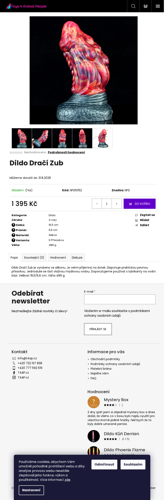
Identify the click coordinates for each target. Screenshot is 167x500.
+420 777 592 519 (30, 368)
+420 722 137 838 (30, 363)
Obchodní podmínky (105, 359)
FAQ (93, 378)
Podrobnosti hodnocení (66, 152)
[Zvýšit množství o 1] (116, 204)
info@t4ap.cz (27, 358)
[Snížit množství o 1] (97, 204)
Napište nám (100, 373)
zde (67, 479)
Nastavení (31, 490)
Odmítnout (104, 464)
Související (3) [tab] (34, 258)
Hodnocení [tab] (58, 258)
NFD (127, 190)
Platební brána (101, 369)
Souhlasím (133, 464)
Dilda (52, 215)
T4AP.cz (23, 373)
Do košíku (142, 204)
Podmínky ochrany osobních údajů (115, 364)
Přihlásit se (98, 329)
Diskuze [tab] (77, 258)
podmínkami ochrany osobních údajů (117, 313)
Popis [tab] (14, 258)
